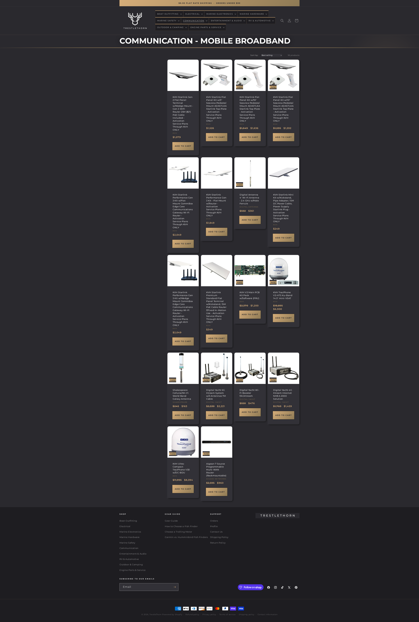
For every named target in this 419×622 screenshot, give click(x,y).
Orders (214, 520)
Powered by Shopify (172, 614)
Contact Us (216, 531)
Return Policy (218, 542)
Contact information (268, 614)
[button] (169, 14)
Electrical (124, 526)
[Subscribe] (174, 587)
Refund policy (192, 614)
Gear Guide (171, 520)
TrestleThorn (155, 614)
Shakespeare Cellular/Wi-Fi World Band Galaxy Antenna (182, 394)
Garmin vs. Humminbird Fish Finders (186, 537)
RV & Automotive (129, 559)
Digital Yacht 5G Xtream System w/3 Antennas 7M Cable (216, 394)
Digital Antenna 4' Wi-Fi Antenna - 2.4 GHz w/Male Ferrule (249, 199)
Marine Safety (127, 542)
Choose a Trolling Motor (178, 531)
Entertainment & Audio (132, 553)
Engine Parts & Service (132, 570)
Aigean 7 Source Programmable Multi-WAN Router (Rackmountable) (216, 469)
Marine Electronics (130, 531)
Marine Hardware (129, 537)
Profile (214, 526)
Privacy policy (209, 614)
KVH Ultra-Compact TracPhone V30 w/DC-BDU (181, 468)
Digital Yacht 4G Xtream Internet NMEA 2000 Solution (282, 394)
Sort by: (254, 55)
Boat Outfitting (128, 520)
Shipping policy (246, 614)
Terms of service (227, 614)
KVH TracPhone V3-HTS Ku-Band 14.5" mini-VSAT (282, 295)
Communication (128, 548)
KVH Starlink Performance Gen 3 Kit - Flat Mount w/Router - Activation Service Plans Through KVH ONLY (216, 205)
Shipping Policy (219, 537)
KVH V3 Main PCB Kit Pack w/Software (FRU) (250, 295)
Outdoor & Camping (131, 564)
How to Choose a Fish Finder (181, 526)
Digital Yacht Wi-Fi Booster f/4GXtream (249, 393)
